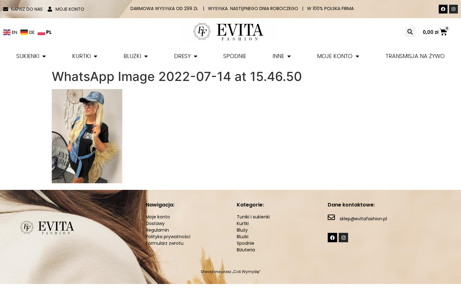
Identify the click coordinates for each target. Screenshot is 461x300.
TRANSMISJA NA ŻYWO (415, 56)
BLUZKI (132, 56)
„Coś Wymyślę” (246, 271)
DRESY (182, 56)
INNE (278, 56)
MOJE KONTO (334, 56)
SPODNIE (234, 56)
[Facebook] (443, 9)
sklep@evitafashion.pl (363, 219)
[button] (410, 32)
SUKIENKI (27, 56)
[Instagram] (453, 9)
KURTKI (81, 56)
